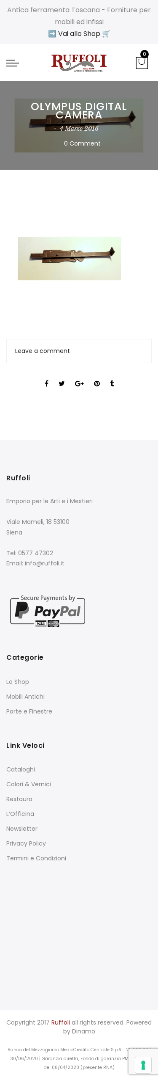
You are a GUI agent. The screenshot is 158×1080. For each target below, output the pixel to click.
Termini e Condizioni (36, 858)
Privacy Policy (26, 843)
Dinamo (83, 1031)
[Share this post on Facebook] (46, 376)
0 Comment (82, 143)
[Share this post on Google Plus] (79, 376)
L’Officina (20, 814)
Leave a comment (42, 351)
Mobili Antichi (25, 696)
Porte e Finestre (29, 711)
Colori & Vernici (28, 784)
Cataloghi (20, 769)
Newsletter (21, 828)
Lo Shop (17, 682)
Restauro (19, 799)
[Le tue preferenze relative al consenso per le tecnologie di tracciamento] (143, 1065)
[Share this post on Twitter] (62, 376)
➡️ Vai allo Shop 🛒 (79, 34)
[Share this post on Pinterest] (97, 376)
